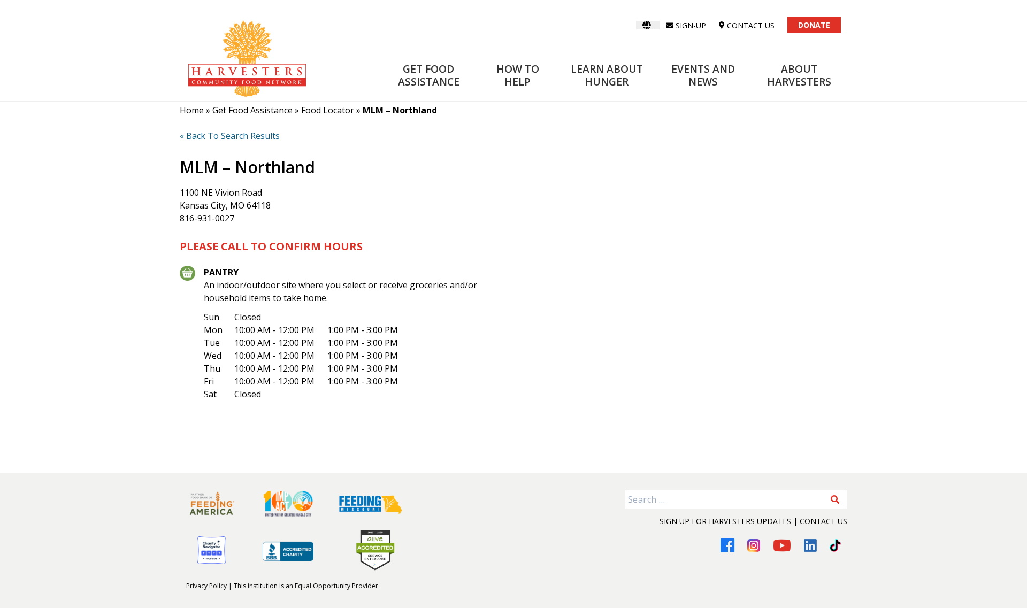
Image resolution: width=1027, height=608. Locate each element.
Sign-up (691, 25)
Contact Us (823, 521)
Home (192, 110)
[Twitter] (835, 545)
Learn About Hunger (607, 75)
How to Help (517, 75)
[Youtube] (782, 545)
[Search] (835, 499)
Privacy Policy (206, 585)
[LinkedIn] (810, 545)
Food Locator (327, 110)
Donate (814, 25)
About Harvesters (799, 75)
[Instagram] (754, 545)
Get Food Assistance (428, 75)
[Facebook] (727, 545)
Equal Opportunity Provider (336, 585)
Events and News (703, 75)
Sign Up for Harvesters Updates (725, 521)
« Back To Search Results (230, 136)
